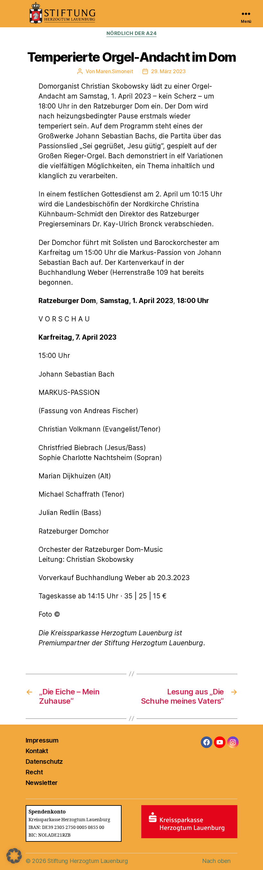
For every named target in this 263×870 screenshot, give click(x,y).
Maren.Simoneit (114, 71)
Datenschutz (44, 761)
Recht (34, 772)
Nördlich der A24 (131, 33)
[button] (14, 856)
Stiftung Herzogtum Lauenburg (87, 860)
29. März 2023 (168, 71)
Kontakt (37, 751)
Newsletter (41, 783)
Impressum (42, 740)
